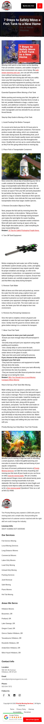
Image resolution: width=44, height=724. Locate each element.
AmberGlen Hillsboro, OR (11, 648)
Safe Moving (6, 585)
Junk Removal (7, 580)
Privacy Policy (21, 709)
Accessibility (17, 712)
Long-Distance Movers (10, 550)
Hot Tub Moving (7, 594)
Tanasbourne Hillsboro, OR (11, 638)
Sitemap (31, 709)
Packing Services (8, 575)
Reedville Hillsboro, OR (10, 643)
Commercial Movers (9, 555)
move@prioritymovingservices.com (14, 679)
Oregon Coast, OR (8, 628)
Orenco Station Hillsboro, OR (12, 633)
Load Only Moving (8, 565)
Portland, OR (6, 618)
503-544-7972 (7, 686)
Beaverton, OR (7, 614)
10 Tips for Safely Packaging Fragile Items (23, 230)
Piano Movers (7, 589)
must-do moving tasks (16, 476)
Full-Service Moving (9, 541)
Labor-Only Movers (8, 560)
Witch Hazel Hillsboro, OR (11, 653)
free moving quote (13, 488)
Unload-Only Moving (9, 570)
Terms (12, 709)
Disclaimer (27, 712)
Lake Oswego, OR (8, 623)
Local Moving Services (10, 546)
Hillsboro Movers (8, 609)
